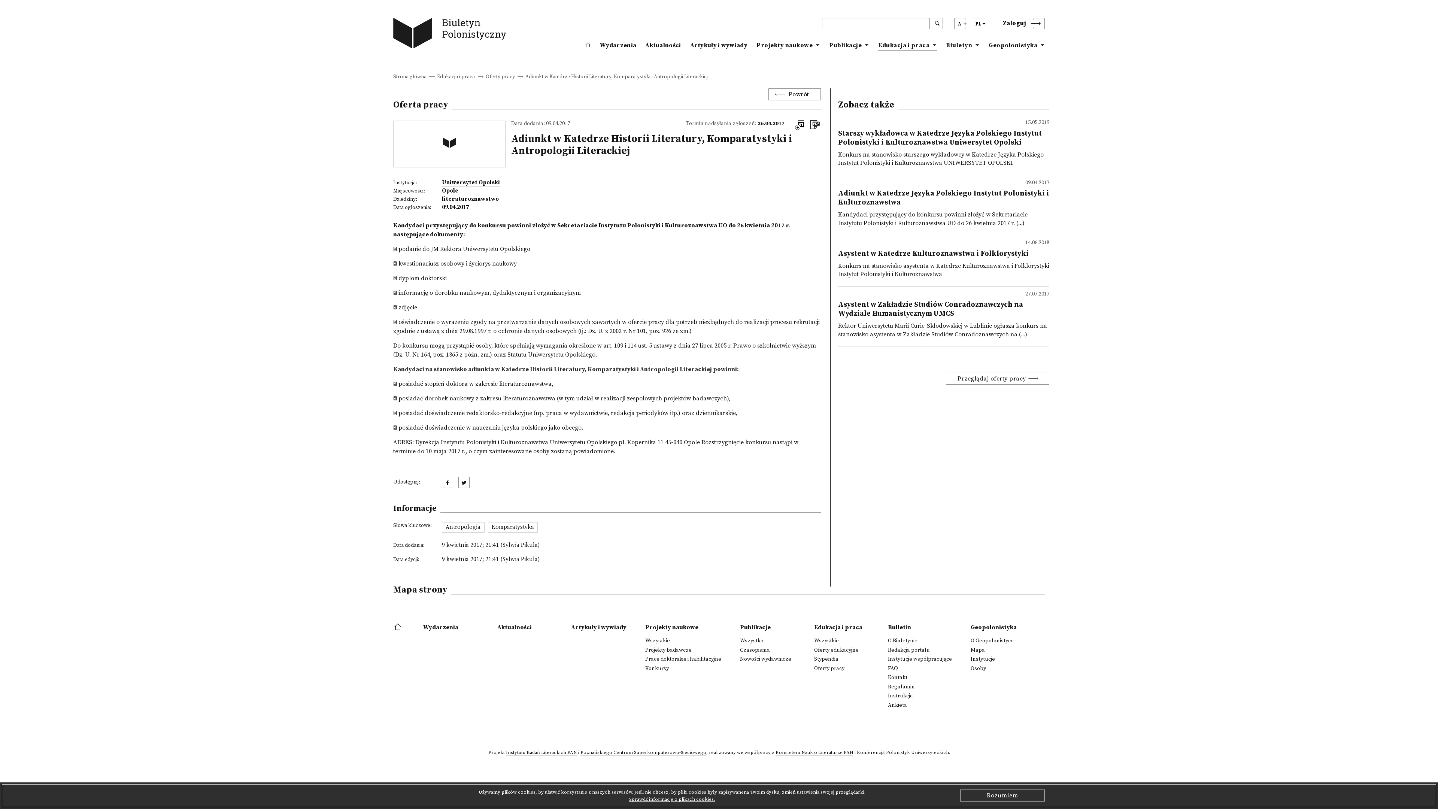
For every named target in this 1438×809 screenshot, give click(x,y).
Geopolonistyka (1013, 45)
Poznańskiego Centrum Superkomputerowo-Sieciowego (643, 752)
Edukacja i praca (903, 45)
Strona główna (410, 77)
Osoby (978, 668)
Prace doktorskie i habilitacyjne (683, 659)
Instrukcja (900, 696)
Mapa (978, 650)
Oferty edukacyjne (836, 650)
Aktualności (663, 45)
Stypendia (826, 659)
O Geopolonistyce (992, 640)
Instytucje (983, 659)
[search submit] (937, 23)
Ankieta (897, 705)
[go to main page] (451, 34)
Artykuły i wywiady (718, 45)
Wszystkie (657, 640)
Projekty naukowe (784, 45)
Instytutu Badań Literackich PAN (541, 752)
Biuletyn (959, 45)
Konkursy (657, 668)
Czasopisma (755, 650)
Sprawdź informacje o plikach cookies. (672, 799)
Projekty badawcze (668, 650)
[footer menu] (398, 627)
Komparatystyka (513, 527)
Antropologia (463, 527)
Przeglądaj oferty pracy (992, 378)
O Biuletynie (902, 640)
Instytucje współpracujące (920, 659)
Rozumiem (1002, 795)
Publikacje (845, 45)
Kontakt (897, 677)
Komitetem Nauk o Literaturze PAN (814, 752)
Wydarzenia (618, 45)
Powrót (799, 94)
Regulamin (901, 687)
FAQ (893, 668)
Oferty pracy (500, 77)
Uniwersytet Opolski (471, 182)
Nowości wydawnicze (765, 659)
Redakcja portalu (909, 650)
